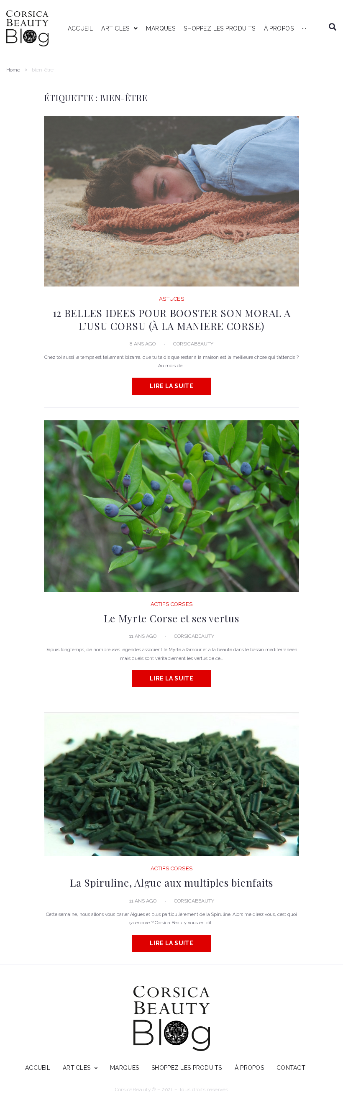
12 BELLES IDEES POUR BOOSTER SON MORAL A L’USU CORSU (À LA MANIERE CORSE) (172, 319)
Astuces (171, 299)
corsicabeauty (193, 344)
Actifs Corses (171, 604)
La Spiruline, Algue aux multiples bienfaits (171, 882)
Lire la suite (171, 386)
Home (13, 70)
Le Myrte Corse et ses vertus (171, 618)
